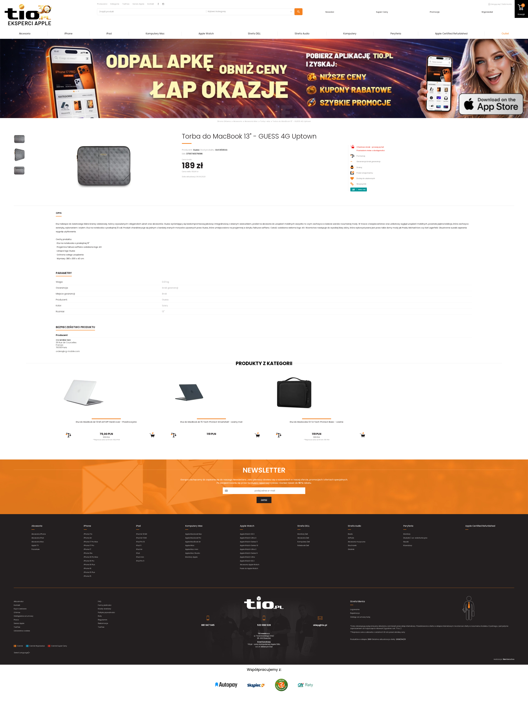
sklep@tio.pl (320, 625)
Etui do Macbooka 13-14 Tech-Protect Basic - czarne (316, 421)
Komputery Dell (303, 542)
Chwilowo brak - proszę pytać (370, 147)
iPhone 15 (87, 576)
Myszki (406, 542)
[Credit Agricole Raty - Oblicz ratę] (358, 189)
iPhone (68, 33)
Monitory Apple (191, 557)
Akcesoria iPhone (38, 534)
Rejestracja (355, 613)
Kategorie (114, 4)
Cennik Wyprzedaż (37, 646)
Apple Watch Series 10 (249, 545)
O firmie (17, 612)
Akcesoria (24, 33)
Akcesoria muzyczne (356, 542)
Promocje (435, 11)
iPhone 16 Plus (89, 564)
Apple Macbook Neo (193, 534)
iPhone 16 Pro (89, 561)
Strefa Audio (302, 33)
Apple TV (35, 545)
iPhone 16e (88, 553)
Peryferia (396, 33)
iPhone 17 (87, 549)
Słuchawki (352, 545)
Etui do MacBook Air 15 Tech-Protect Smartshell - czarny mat (211, 421)
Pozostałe (35, 549)
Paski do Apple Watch (249, 568)
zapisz (264, 500)
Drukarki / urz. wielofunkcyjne (415, 538)
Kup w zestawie (20, 609)
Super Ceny (382, 11)
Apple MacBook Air (193, 542)
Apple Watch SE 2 (247, 561)
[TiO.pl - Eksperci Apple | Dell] (46, 14)
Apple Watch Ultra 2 (248, 549)
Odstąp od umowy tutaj (360, 617)
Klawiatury (407, 545)
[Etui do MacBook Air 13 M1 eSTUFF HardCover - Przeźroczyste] (106, 393)
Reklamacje (103, 623)
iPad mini (140, 557)
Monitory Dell (302, 534)
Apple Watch (206, 33)
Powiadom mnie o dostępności (371, 150)
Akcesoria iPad (37, 538)
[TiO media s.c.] (264, 602)
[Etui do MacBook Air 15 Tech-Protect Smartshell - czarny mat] (211, 393)
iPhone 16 (87, 568)
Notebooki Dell (303, 545)
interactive (508, 659)
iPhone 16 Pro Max (91, 557)
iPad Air (139, 549)
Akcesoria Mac (37, 542)
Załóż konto (507, 4)
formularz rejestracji (259, 483)
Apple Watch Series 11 (249, 542)
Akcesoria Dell (303, 538)
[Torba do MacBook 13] (103, 167)
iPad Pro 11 (140, 561)
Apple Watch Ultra (247, 557)
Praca (16, 620)
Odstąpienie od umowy (23, 616)
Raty (100, 616)
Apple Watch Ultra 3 (248, 538)
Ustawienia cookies (22, 631)
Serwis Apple (138, 4)
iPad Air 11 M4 (141, 538)
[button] (39, 78)
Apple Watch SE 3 (247, 534)
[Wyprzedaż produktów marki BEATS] (264, 78)
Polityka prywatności (106, 612)
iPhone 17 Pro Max (91, 542)
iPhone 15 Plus (89, 572)
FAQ (99, 601)
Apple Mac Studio (192, 553)
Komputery (349, 33)
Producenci (102, 4)
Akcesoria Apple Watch (249, 564)
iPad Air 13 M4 (141, 534)
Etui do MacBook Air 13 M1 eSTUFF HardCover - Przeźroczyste (106, 421)
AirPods (351, 538)
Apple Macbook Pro (193, 538)
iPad (109, 33)
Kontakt (150, 4)
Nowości (329, 11)
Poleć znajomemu (365, 173)
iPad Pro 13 (140, 542)
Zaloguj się (495, 4)
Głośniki (351, 549)
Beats (350, 534)
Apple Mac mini (191, 549)
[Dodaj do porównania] (68, 435)
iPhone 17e (88, 534)
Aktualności (19, 601)
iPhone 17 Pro (89, 545)
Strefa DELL (254, 33)
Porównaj (361, 156)
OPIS (59, 213)
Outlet (505, 33)
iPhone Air (88, 538)
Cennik (20, 646)
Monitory (406, 534)
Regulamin (102, 620)
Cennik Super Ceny (59, 646)
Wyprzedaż (487, 11)
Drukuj (359, 167)
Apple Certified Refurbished (451, 33)
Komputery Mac (155, 33)
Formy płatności (104, 605)
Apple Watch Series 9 (249, 553)
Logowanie (354, 609)
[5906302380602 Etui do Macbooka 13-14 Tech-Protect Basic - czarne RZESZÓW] (316, 393)
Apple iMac (189, 545)
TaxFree (125, 4)
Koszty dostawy (104, 609)
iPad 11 (138, 545)
